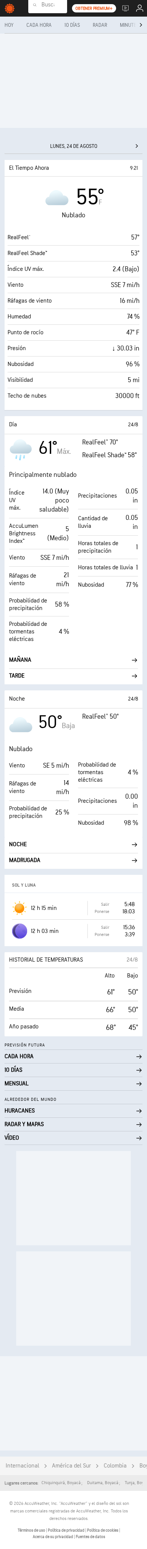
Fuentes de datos (90, 1536)
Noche (18, 844)
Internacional (22, 1465)
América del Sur (71, 1465)
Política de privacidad (66, 1530)
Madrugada (24, 860)
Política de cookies (103, 1530)
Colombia (115, 1465)
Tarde (16, 675)
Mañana (20, 660)
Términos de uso (32, 1530)
